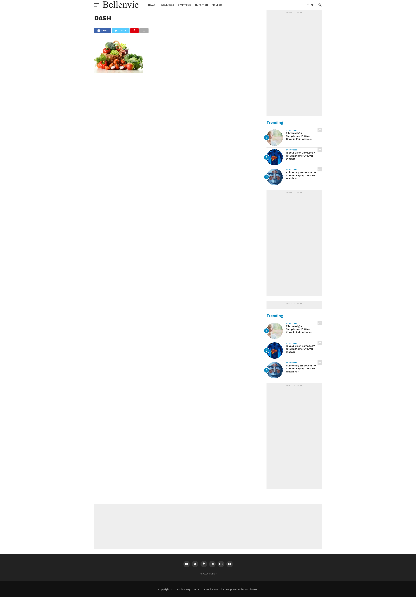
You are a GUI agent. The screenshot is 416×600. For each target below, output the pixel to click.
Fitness (217, 5)
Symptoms (184, 5)
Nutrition (201, 5)
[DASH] (118, 72)
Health (152, 5)
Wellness (167, 5)
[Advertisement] (294, 63)
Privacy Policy (208, 574)
